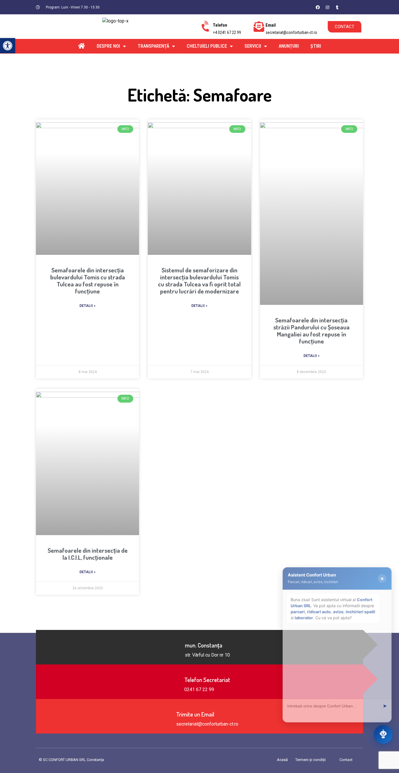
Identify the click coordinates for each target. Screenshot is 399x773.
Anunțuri (289, 46)
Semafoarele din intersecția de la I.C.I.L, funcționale (88, 553)
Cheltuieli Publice (207, 46)
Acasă (282, 759)
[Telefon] (206, 26)
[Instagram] (327, 7)
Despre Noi (108, 46)
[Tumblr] (337, 7)
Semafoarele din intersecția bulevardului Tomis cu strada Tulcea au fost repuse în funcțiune (87, 280)
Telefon (220, 25)
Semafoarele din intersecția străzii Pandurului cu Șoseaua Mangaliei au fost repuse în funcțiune (311, 330)
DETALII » (87, 306)
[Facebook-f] (318, 7)
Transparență (153, 46)
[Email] (259, 26)
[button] (351, 6)
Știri (315, 46)
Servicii (252, 46)
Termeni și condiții (310, 759)
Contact (346, 759)
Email (271, 25)
